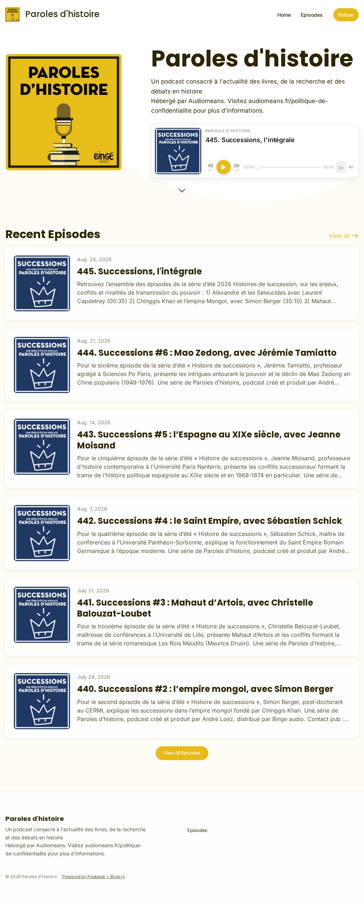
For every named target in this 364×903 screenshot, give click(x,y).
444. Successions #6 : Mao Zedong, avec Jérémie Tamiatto (207, 353)
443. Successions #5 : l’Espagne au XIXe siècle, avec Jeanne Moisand (209, 440)
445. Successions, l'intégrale (139, 271)
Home (284, 15)
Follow (346, 15)
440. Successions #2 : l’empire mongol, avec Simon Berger (205, 689)
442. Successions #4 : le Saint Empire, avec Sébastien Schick (209, 521)
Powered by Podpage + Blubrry (93, 876)
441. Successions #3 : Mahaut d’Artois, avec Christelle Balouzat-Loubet (195, 608)
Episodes (312, 15)
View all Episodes (182, 753)
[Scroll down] (182, 192)
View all (340, 235)
